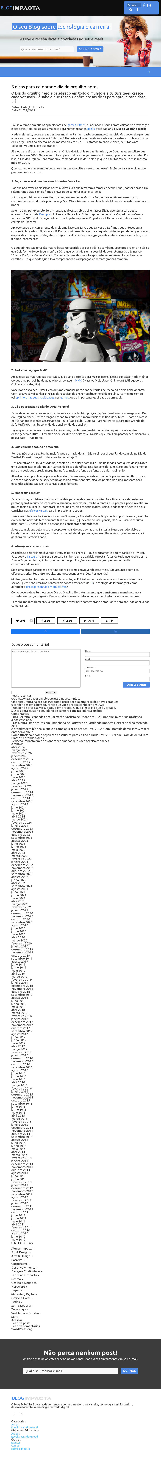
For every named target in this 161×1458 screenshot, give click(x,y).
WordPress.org (21, 1329)
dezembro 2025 (22, 759)
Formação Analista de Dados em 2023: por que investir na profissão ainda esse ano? (76, 718)
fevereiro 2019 (21, 979)
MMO (79, 380)
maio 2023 (18, 849)
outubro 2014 (20, 1133)
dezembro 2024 (22, 792)
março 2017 (19, 1049)
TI (91, 583)
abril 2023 (18, 852)
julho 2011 (18, 1215)
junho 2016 (18, 1076)
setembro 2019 (21, 958)
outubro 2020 (20, 919)
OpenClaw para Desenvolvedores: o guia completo (45, 698)
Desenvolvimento (23, 1267)
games (71, 125)
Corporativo (19, 1263)
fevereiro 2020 (21, 943)
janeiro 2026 (19, 756)
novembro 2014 (22, 1130)
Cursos (15, 1445)
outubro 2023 (20, 834)
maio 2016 (18, 1079)
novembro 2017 (22, 1025)
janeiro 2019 (19, 982)
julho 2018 (18, 1001)
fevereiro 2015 (21, 1121)
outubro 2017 (20, 1028)
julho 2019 (18, 964)
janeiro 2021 (19, 910)
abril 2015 (18, 1115)
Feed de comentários (25, 1326)
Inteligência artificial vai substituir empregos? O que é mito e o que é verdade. (64, 707)
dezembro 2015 (22, 1094)
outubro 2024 (20, 798)
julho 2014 (18, 1142)
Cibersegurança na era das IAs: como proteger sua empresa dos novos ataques (64, 701)
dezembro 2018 (22, 985)
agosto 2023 (19, 840)
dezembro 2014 (22, 1127)
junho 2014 (18, 1145)
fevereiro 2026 (21, 753)
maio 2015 (18, 1112)
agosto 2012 (19, 1197)
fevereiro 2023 (21, 858)
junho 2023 (18, 846)
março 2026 (19, 750)
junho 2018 (18, 1004)
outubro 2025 (20, 762)
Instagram (33, 556)
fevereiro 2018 (21, 1016)
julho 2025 (18, 771)
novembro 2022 (22, 868)
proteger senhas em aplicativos (46, 586)
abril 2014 (18, 1152)
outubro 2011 (20, 1212)
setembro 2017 (21, 1031)
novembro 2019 (22, 952)
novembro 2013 (22, 1167)
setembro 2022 (21, 874)
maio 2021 (18, 898)
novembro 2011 (22, 1209)
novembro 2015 (22, 1097)
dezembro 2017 (22, 1022)
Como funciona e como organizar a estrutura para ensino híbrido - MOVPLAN (63, 735)
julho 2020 (18, 928)
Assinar (129, 1371)
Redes (15, 1301)
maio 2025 (18, 777)
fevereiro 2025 (21, 786)
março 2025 (19, 783)
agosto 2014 (19, 1139)
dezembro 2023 (22, 828)
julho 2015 (18, 1106)
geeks (91, 128)
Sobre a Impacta (20, 1448)
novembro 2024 (22, 795)
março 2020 (19, 940)
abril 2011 (18, 1224)
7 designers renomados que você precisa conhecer (74, 741)
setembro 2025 (21, 765)
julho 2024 (18, 807)
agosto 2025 (19, 768)
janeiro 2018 (19, 1019)
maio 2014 (18, 1149)
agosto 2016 (19, 1070)
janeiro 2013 (19, 1185)
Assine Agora (90, 49)
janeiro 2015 (19, 1124)
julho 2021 (18, 892)
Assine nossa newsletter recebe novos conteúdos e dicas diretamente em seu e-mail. (80, 1359)
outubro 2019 (20, 955)
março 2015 (19, 1118)
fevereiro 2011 (21, 1227)
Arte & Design (20, 1256)
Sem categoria (21, 1305)
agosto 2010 (19, 1233)
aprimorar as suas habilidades (35, 397)
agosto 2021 (19, 889)
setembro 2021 (21, 886)
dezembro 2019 (22, 949)
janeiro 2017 (19, 1055)
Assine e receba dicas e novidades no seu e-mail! (61, 39)
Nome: (88, 651)
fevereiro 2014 (21, 1158)
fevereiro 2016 (21, 1088)
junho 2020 (18, 931)
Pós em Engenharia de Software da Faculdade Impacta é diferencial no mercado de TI (79, 724)
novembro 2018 (22, 988)
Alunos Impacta (22, 1248)
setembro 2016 (21, 1067)
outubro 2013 (20, 1170)
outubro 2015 (20, 1100)
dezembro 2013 (22, 1164)
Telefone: (90, 667)
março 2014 (19, 1155)
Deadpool (46, 214)
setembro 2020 (21, 922)
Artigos (15, 1424)
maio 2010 (18, 1239)
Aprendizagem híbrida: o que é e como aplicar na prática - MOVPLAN (58, 728)
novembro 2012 (22, 1191)
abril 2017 (18, 1046)
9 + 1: (87, 676)
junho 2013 (18, 1179)
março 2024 (19, 819)
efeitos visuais (38, 510)
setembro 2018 (21, 994)
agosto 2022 (19, 877)
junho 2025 (18, 774)
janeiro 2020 (19, 946)
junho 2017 (18, 1040)
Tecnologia (18, 1309)
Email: (88, 659)
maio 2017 (18, 1043)
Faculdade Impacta (24, 1275)
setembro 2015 (21, 1103)
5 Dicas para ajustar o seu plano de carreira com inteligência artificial (57, 710)
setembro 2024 (21, 801)
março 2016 (19, 1085)
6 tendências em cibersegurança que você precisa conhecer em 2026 (58, 704)
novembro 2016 (22, 1061)
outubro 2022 (20, 871)
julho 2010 (18, 1236)
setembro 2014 (21, 1136)
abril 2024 (18, 816)
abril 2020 (18, 937)
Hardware (18, 1286)
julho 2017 (18, 1037)
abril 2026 (18, 747)
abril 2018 (18, 1009)
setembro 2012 (21, 1194)
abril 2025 (18, 780)
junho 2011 (18, 1218)
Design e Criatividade (25, 1271)
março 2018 (19, 1012)
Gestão (16, 1279)
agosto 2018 (19, 997)
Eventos (15, 1442)
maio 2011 (18, 1221)
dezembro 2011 (22, 1206)
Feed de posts (21, 1323)
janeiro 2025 (19, 789)
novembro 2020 (22, 916)
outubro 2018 (20, 991)
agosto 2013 (19, 1173)
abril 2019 (18, 973)
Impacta (16, 1290)
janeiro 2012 (19, 1203)
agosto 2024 (19, 804)
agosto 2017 (19, 1034)
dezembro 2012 (22, 1188)
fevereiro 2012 (21, 1200)
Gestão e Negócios (24, 1282)
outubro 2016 (20, 1064)
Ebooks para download (24, 1427)
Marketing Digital (23, 1294)
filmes (81, 125)
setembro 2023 (21, 837)
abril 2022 (18, 883)
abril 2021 (18, 901)
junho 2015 (18, 1109)
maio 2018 (18, 1007)
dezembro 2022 (22, 865)
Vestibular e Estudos (25, 1313)
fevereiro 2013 (21, 1182)
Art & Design (19, 1252)
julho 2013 (18, 1176)
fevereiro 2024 (21, 822)
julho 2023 (18, 843)
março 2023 (19, 855)
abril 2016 (18, 1082)
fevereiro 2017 (21, 1052)
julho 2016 (18, 1073)
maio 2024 (18, 813)
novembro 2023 (22, 831)
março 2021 (19, 904)
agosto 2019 (19, 961)
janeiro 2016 (19, 1091)
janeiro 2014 (19, 1161)
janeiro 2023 (19, 861)
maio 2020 (18, 934)
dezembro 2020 (22, 913)
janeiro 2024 (19, 825)
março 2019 (19, 976)
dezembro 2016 (22, 1058)
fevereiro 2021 (21, 907)
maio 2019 (18, 970)
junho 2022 (18, 880)
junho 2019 (18, 967)
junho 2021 (18, 895)
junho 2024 (18, 810)
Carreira (16, 1260)
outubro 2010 (20, 1230)
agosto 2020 (19, 925)
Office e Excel (20, 1298)
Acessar (16, 1320)
